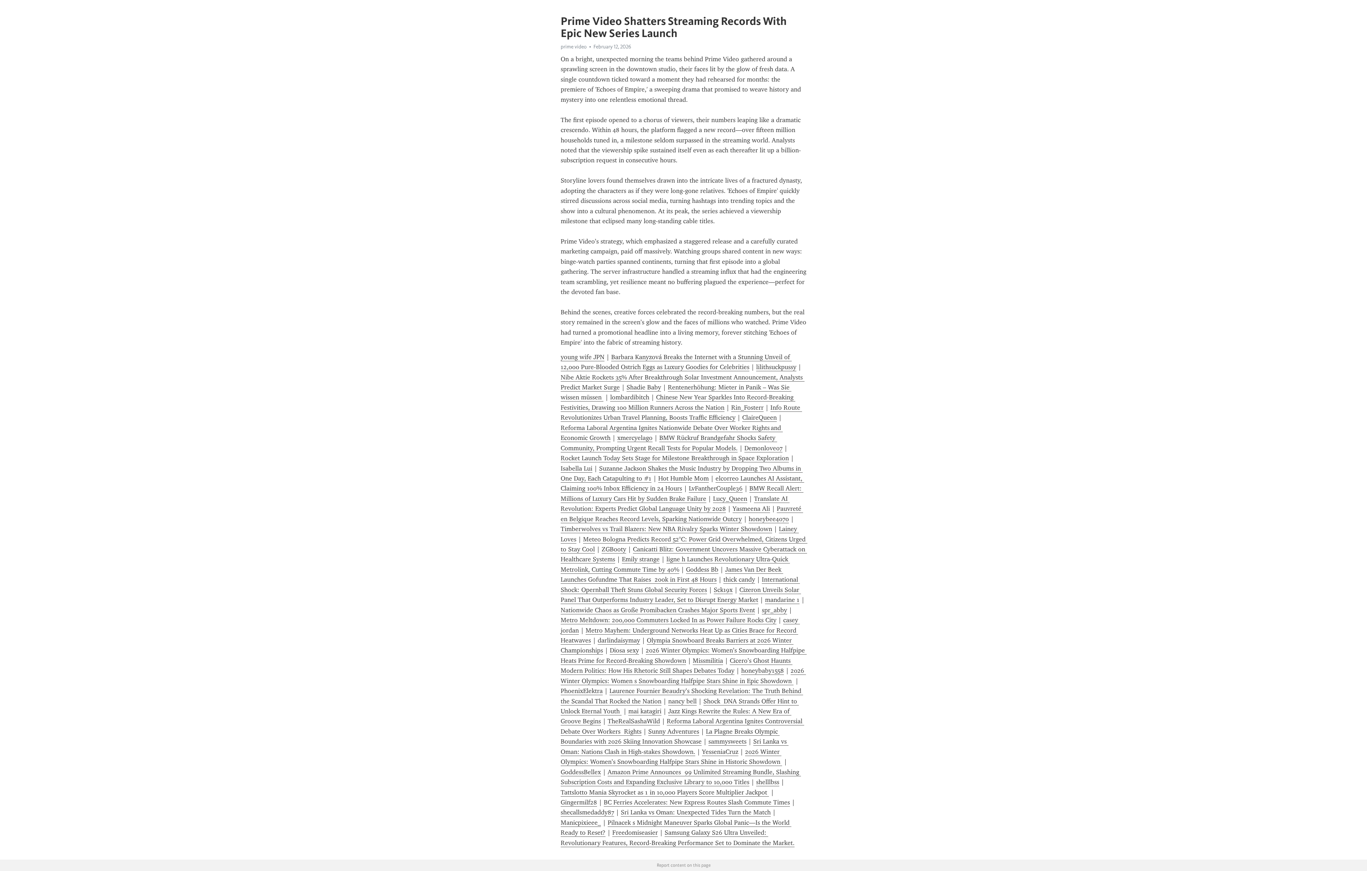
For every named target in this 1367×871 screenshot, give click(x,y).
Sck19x (723, 590)
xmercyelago (635, 438)
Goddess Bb (702, 569)
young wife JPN (582, 357)
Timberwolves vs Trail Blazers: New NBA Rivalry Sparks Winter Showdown (666, 529)
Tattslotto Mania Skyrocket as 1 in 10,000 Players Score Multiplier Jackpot (665, 792)
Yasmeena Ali (751, 509)
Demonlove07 (763, 448)
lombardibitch (629, 397)
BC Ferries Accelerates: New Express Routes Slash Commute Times (697, 802)
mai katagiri (644, 711)
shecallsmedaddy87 (587, 812)
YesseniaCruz (720, 752)
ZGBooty (614, 549)
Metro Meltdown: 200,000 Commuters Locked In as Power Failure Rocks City (668, 620)
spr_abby (774, 610)
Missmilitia (708, 661)
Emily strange (641, 559)
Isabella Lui (576, 468)
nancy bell (682, 701)
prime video (574, 46)
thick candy (739, 579)
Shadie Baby (644, 387)
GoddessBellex (581, 772)
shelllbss (767, 782)
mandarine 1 (782, 600)
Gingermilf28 (579, 802)
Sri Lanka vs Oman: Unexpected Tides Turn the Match (696, 812)
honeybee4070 (769, 519)
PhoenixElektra (582, 691)
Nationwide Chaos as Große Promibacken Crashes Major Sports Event (658, 610)
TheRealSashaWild (634, 721)
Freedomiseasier (635, 832)
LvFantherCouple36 (716, 488)
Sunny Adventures (673, 731)
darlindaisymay (619, 640)
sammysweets (727, 741)
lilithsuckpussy (776, 367)
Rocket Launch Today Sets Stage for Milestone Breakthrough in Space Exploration (675, 458)
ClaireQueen (759, 417)
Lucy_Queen (730, 499)
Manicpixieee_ (581, 823)
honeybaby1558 (762, 671)
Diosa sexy (624, 650)
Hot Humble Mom (683, 478)
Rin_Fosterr (747, 407)
